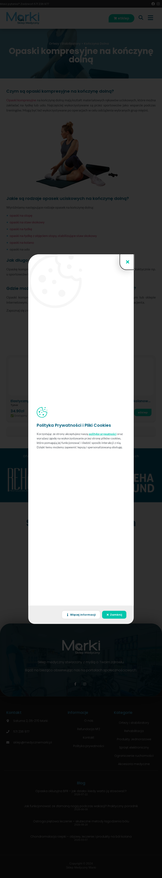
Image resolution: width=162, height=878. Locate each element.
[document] (81, 439)
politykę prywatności (102, 434)
